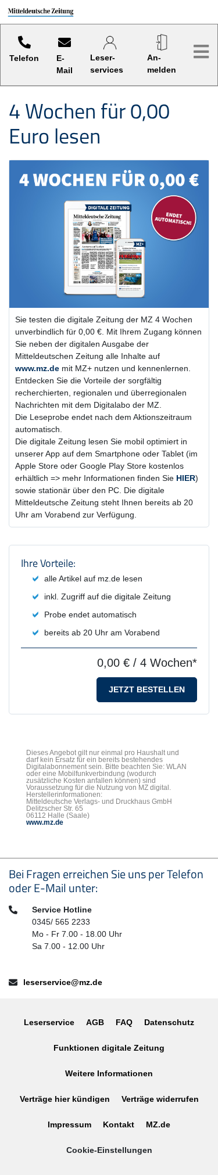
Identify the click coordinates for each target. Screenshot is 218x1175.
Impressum (69, 1124)
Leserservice (49, 1022)
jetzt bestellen (147, 689)
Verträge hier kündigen (65, 1099)
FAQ (124, 1022)
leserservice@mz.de (62, 982)
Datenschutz (169, 1022)
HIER (185, 478)
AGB (95, 1022)
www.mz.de (37, 368)
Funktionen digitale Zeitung (109, 1047)
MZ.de (158, 1124)
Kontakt (118, 1124)
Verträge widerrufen (160, 1099)
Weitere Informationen (109, 1073)
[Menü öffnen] (201, 52)
